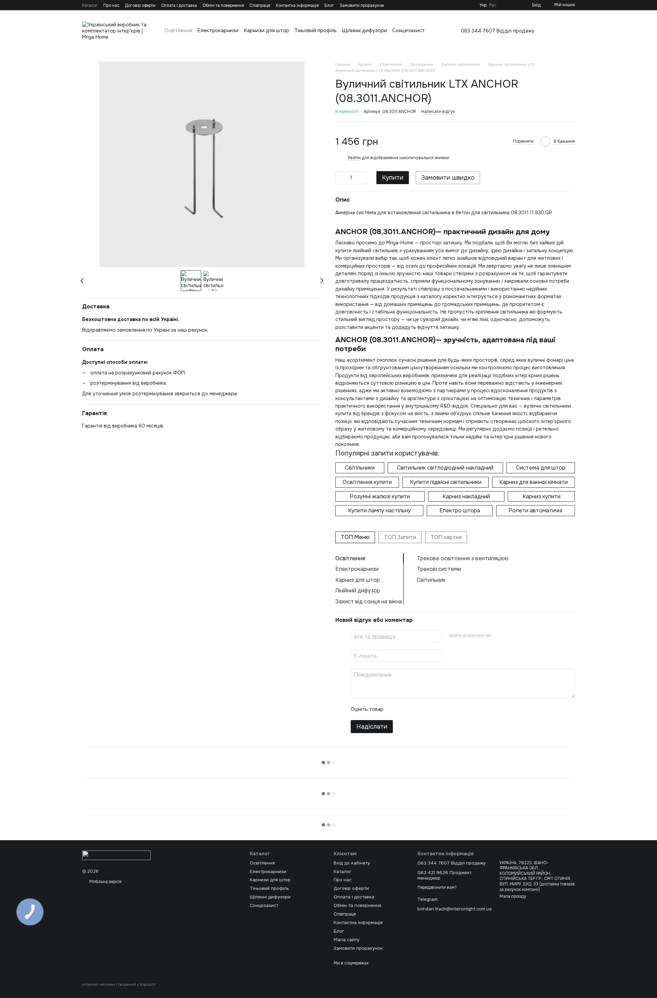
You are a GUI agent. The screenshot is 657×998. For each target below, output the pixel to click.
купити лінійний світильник (366, 250)
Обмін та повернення (223, 5)
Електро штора (459, 510)
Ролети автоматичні (535, 510)
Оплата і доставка (179, 5)
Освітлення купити (367, 482)
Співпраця (259, 5)
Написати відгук (438, 111)
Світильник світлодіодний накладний (445, 467)
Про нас (111, 5)
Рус (493, 5)
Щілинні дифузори (364, 30)
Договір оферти (140, 5)
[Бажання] (515, 5)
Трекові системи (439, 569)
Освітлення (178, 30)
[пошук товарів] (569, 30)
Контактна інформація (297, 5)
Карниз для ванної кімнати (533, 482)
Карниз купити (542, 496)
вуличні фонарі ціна (551, 360)
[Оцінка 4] (427, 709)
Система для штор (540, 467)
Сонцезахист (408, 30)
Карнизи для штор (266, 30)
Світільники (360, 467)
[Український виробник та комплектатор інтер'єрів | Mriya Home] (116, 855)
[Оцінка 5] (438, 709)
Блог (329, 5)
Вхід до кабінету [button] (352, 863)
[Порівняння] (504, 5)
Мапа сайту (346, 940)
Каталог (90, 5)
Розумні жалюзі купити (380, 496)
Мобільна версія (104, 881)
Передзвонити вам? (437, 887)
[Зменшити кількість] (340, 177)
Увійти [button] (354, 158)
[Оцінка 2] (405, 709)
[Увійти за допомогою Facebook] (498, 635)
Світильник (431, 580)
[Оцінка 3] (416, 709)
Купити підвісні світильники (445, 482)
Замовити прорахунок (361, 5)
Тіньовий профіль (315, 30)
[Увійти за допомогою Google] (509, 635)
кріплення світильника (502, 312)
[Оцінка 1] (394, 709)
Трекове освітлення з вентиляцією (462, 558)
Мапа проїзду (513, 896)
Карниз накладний (466, 496)
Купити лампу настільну (379, 510)
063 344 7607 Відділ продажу (497, 30)
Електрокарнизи (218, 30)
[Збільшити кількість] (361, 177)
